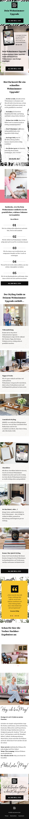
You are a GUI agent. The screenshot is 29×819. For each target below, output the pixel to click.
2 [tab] (13, 665)
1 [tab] (11, 665)
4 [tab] (18, 665)
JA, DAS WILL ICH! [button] (14, 21)
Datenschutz (13, 816)
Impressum (21, 816)
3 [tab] (15, 665)
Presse (6, 816)
